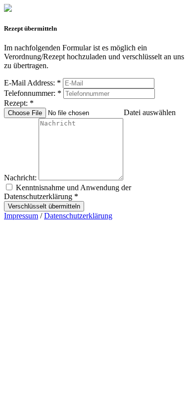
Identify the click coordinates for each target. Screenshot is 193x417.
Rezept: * (19, 103)
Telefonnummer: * (32, 93)
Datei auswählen (150, 112)
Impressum (21, 215)
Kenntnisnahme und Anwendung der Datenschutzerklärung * (67, 192)
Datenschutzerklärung (78, 215)
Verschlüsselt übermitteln (44, 206)
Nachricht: (20, 177)
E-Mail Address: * (32, 83)
